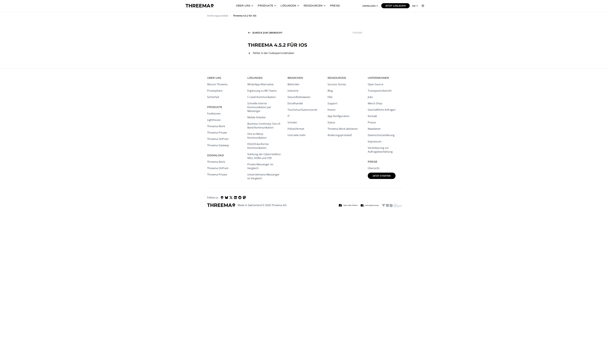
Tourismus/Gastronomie (302, 109)
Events (332, 109)
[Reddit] (240, 197)
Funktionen (214, 113)
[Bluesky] (226, 197)
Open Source (375, 84)
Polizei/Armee (296, 129)
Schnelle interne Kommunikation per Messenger (259, 107)
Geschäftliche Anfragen (382, 109)
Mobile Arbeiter (256, 117)
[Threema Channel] (222, 197)
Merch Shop (375, 103)
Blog (330, 90)
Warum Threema (217, 84)
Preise (335, 5)
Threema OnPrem (218, 139)
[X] (231, 197)
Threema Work (216, 126)
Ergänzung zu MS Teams (262, 90)
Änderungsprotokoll (217, 15)
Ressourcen (313, 5)
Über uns (243, 5)
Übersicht (374, 168)
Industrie (293, 90)
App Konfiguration (338, 116)
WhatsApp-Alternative (260, 84)
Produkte (265, 5)
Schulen (292, 122)
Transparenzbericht (380, 90)
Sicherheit (213, 97)
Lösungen (288, 5)
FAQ (330, 97)
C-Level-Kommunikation (261, 97)
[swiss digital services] (369, 205)
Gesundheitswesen (299, 97)
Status (331, 122)
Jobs (370, 97)
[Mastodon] (244, 197)
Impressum (374, 141)
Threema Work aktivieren (343, 129)
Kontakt (372, 116)
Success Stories (337, 84)
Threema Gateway (218, 145)
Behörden (293, 84)
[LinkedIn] (235, 197)
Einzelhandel (295, 103)
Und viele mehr (297, 135)
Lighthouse (213, 120)
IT (289, 116)
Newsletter (374, 129)
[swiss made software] (348, 205)
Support (332, 103)
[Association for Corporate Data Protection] (392, 205)
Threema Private (217, 132)
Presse (372, 122)
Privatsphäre (215, 90)
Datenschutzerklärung (381, 135)
